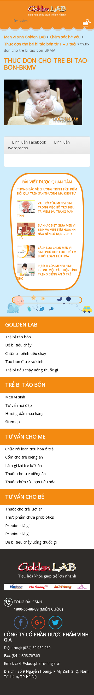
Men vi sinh (15, 396)
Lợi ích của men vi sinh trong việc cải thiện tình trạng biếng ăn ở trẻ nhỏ (47, 272)
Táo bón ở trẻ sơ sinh (24, 361)
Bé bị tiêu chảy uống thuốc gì (31, 542)
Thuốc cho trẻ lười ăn (24, 509)
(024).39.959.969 (36, 647)
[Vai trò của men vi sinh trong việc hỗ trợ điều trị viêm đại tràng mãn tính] (47, 199)
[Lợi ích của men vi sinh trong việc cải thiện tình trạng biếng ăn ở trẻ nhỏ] (47, 262)
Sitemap (12, 421)
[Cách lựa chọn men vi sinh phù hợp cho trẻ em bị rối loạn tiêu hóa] (47, 244)
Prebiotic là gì (17, 525)
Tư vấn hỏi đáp (18, 405)
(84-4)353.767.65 (26, 655)
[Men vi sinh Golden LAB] (47, 10)
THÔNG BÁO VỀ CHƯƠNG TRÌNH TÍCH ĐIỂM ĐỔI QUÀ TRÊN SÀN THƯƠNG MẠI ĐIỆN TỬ (47, 191)
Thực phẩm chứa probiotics (29, 517)
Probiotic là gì (17, 533)
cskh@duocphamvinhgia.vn (37, 663)
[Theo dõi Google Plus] (38, 622)
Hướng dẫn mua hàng (24, 413)
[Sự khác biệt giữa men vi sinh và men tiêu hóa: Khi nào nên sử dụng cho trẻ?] (47, 222)
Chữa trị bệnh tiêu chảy (25, 353)
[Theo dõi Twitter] (55, 622)
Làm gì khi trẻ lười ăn (23, 465)
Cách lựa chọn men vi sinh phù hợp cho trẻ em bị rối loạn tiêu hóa (57, 252)
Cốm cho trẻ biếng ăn (24, 457)
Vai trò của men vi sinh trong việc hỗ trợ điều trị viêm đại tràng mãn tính (45, 209)
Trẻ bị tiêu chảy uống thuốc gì (31, 369)
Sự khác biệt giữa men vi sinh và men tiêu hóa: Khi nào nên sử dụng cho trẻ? (46, 231)
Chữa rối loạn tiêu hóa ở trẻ (29, 448)
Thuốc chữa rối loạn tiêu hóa (30, 481)
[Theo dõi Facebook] (21, 622)
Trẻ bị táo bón (18, 336)
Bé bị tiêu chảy (18, 345)
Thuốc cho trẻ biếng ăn (25, 473)
